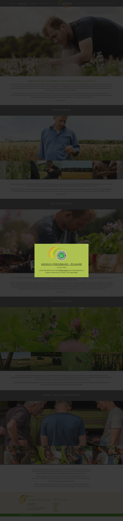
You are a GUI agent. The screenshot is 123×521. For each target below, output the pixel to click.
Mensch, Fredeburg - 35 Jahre (61, 264)
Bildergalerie (63, 270)
